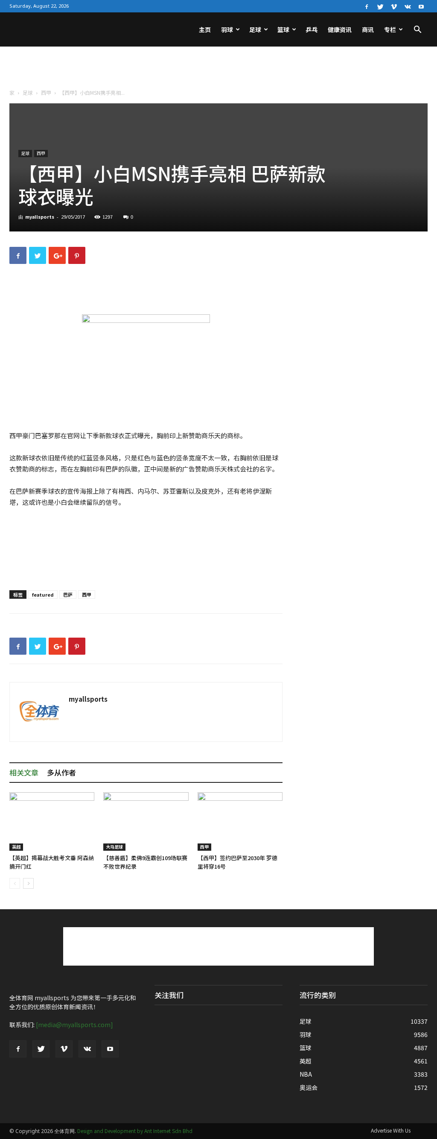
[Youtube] (421, 6)
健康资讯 (340, 29)
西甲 (46, 92)
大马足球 (114, 846)
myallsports (39, 216)
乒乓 (312, 29)
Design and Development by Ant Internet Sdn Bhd (134, 1130)
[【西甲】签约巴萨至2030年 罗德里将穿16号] (240, 821)
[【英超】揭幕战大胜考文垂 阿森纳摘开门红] (51, 821)
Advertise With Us (391, 1130)
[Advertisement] (218, 69)
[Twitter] (380, 6)
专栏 (390, 29)
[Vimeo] (393, 6)
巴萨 (68, 594)
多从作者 (61, 772)
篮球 (283, 29)
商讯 (368, 29)
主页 (205, 29)
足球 (255, 29)
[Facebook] (366, 6)
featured (43, 594)
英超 (16, 846)
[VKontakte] (407, 6)
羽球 (227, 29)
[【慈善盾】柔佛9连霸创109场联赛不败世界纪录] (145, 821)
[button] (417, 30)
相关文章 (23, 772)
